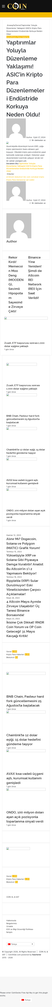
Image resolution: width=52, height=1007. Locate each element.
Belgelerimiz (11, 923)
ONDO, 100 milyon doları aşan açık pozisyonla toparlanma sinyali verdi (25, 514)
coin (28, 177)
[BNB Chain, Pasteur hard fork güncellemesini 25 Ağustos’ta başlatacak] (21, 395)
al (7, 177)
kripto (41, 177)
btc (24, 177)
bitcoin (11, 177)
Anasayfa (10, 25)
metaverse (21, 180)
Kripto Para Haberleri (20, 37)
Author (29, 137)
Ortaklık (9, 926)
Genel (18, 25)
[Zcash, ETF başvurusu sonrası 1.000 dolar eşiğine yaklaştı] (26, 319)
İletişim (9, 932)
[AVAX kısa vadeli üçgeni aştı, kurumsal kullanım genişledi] (21, 460)
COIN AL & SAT (12, 897)
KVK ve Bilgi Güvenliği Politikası (19, 929)
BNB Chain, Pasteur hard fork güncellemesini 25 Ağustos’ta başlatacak (23, 419)
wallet (31, 180)
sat (27, 180)
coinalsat (35, 177)
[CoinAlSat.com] (17, 6)
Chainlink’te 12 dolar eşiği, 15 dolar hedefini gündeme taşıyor (23, 739)
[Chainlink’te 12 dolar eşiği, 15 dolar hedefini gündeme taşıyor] (21, 429)
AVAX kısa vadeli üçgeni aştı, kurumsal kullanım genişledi (24, 778)
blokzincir (19, 177)
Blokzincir (10, 657)
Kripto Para (11, 180)
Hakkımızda (11, 920)
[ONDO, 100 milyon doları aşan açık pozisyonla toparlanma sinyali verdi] (21, 490)
